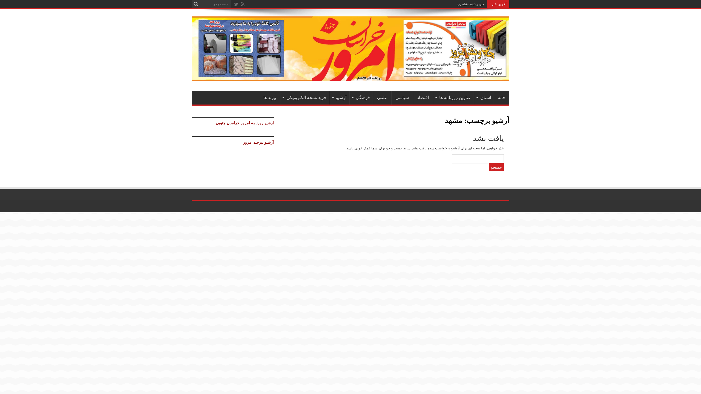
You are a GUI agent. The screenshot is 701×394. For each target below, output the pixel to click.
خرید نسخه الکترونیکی (306, 97)
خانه (501, 97)
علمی (382, 97)
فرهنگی (363, 97)
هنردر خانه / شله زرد (470, 4)
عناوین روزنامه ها (455, 97)
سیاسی (402, 97)
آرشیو (341, 97)
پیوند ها (269, 97)
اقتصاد (423, 97)
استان (485, 97)
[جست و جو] (196, 4)
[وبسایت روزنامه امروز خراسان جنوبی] (350, 77)
